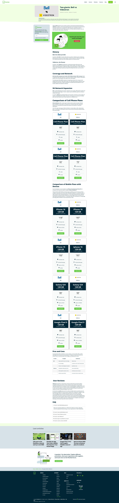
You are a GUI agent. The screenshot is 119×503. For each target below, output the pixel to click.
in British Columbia (45, 476)
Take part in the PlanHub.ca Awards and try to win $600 (38, 443)
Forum (67, 476)
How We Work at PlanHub (70, 484)
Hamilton (58, 486)
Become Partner (68, 489)
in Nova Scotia (45, 483)
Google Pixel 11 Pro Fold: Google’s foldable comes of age (65, 444)
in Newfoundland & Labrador (47, 491)
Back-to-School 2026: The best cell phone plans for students (80, 443)
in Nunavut (44, 484)
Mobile (85, 2)
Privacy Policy (57, 499)
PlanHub (38, 499)
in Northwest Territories (46, 493)
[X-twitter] (80, 475)
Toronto (58, 474)
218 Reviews (81, 489)
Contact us (68, 486)
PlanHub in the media (69, 491)
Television (96, 2)
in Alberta (44, 474)
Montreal (58, 476)
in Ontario (44, 486)
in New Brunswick (45, 481)
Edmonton (58, 488)
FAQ (67, 478)
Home (34, 469)
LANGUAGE (79, 480)
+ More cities (58, 496)
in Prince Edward (45, 478)
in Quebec (44, 488)
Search (110, 2)
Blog (105, 2)
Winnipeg (58, 491)
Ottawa (58, 478)
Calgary (58, 481)
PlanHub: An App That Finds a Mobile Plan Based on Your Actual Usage (52, 444)
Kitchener (58, 493)
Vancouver (58, 479)
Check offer (60, 143)
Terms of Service (51, 499)
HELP (65, 472)
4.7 (81, 488)
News (40, 469)
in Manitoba (44, 479)
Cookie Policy (62, 499)
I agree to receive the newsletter (41, 37)
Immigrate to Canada (69, 474)
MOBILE (41, 472)
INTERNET (56, 472)
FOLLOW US (79, 472)
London (58, 483)
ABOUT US (66, 480)
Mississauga (58, 484)
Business (101, 2)
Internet (90, 2)
